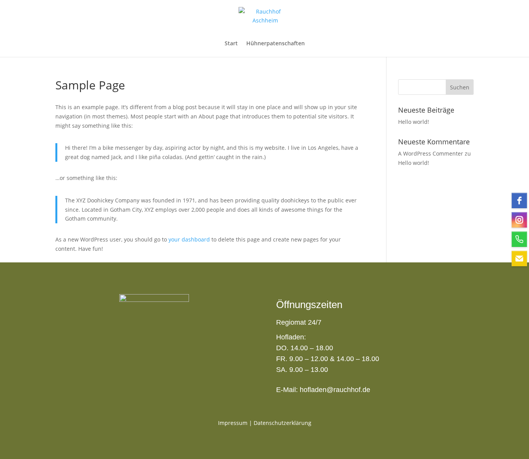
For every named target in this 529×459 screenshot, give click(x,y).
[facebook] (519, 200)
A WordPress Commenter (430, 153)
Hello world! (413, 121)
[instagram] (519, 220)
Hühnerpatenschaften (275, 44)
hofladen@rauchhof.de (335, 390)
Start (231, 44)
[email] (519, 258)
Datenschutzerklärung (282, 422)
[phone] (519, 239)
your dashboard (189, 239)
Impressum (232, 422)
